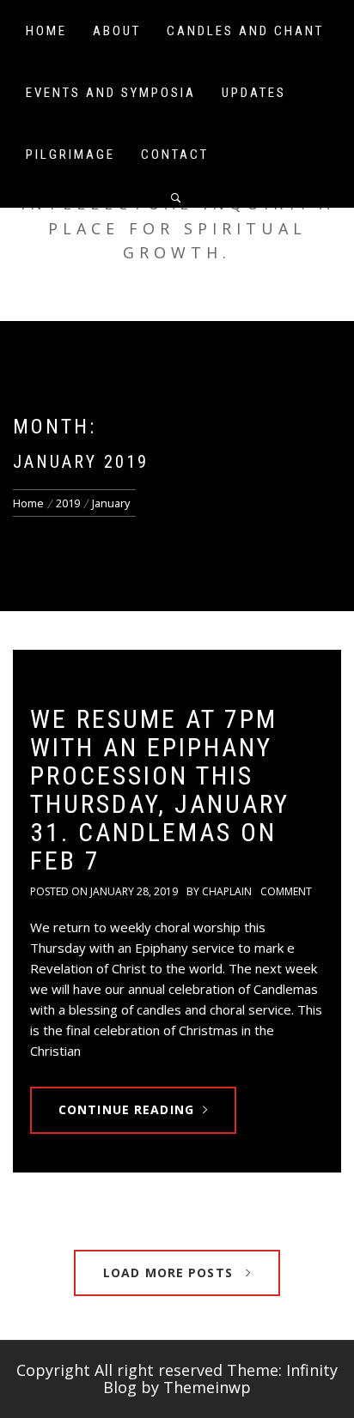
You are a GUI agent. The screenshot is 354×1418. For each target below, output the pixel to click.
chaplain (227, 891)
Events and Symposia (111, 92)
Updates (254, 92)
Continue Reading (126, 1109)
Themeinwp (207, 1387)
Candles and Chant (245, 31)
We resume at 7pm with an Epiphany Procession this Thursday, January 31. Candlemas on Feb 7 (160, 790)
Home (46, 31)
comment (286, 891)
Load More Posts (170, 1272)
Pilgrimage (70, 154)
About (117, 31)
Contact (175, 154)
